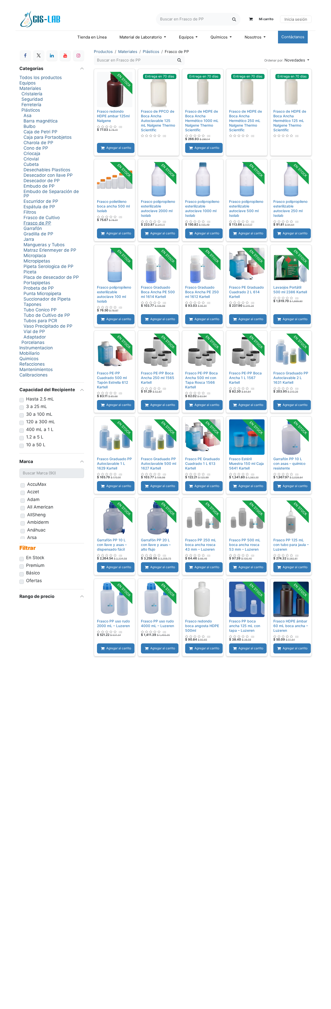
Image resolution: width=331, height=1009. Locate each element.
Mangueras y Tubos (44, 245)
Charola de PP (38, 143)
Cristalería (31, 94)
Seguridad (32, 99)
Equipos (27, 83)
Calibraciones (33, 375)
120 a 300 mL (40, 422)
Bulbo (29, 126)
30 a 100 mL (39, 414)
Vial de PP (34, 331)
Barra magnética (41, 121)
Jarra (29, 239)
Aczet (33, 492)
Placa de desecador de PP (51, 277)
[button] (287, 60)
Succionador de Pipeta (47, 299)
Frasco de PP (37, 223)
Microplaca (35, 255)
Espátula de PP (39, 207)
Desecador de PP (42, 181)
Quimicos (29, 359)
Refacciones (32, 364)
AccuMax (36, 484)
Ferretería (31, 105)
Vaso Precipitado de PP (48, 326)
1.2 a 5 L (34, 437)
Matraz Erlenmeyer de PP (50, 250)
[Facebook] (25, 55)
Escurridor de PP (41, 201)
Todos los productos (40, 77)
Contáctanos (292, 36)
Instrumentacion (36, 348)
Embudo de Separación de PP (51, 193)
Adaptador (35, 337)
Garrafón (33, 228)
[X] (39, 55)
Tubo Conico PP (40, 310)
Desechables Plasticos (47, 170)
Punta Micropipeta (42, 293)
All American (40, 507)
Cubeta (31, 164)
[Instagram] (78, 55)
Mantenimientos (36, 369)
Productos (103, 51)
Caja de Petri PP (40, 132)
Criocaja (32, 153)
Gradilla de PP (38, 234)
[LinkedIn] (52, 55)
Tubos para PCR (40, 321)
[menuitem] (92, 37)
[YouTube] (65, 55)
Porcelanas (32, 342)
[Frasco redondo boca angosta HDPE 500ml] (202, 599)
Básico (33, 573)
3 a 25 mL (36, 406)
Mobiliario (29, 353)
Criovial (31, 159)
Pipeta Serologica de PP (48, 266)
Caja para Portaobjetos (48, 137)
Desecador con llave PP (48, 175)
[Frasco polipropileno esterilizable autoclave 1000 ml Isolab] (202, 179)
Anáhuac (36, 530)
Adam (33, 499)
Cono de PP (36, 148)
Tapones (32, 304)
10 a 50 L (36, 445)
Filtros (30, 212)
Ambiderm (38, 522)
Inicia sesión (295, 19)
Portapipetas (37, 283)
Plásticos (30, 110)
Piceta (30, 272)
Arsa (32, 537)
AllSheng (36, 515)
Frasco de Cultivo (42, 217)
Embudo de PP (39, 186)
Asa (28, 115)
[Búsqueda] (234, 19)
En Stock (35, 558)
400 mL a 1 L (40, 429)
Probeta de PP (39, 288)
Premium (35, 565)
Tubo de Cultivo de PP (47, 315)
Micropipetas (37, 261)
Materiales (30, 88)
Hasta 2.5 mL (40, 399)
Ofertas (34, 581)
